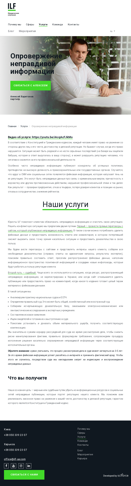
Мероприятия (27, 31)
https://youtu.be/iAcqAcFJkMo (52, 137)
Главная (12, 126)
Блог (11, 31)
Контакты (73, 24)
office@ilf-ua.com (15, 459)
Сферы (30, 24)
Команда (57, 24)
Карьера (82, 458)
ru (111, 31)
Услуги (43, 24)
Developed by (110, 475)
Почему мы (14, 24)
